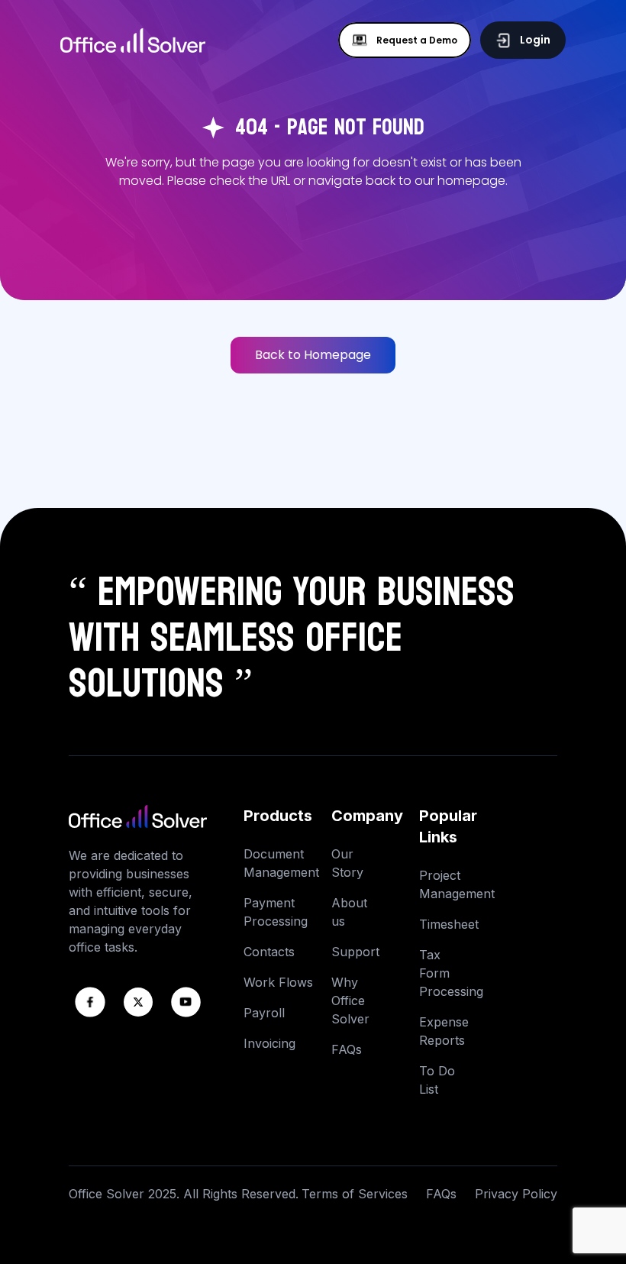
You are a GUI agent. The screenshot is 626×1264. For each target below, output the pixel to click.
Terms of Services (355, 1193)
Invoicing (269, 1043)
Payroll (264, 1012)
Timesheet (449, 924)
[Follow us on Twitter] (138, 1002)
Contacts (269, 951)
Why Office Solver (350, 1000)
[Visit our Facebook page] (90, 1002)
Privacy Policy (516, 1193)
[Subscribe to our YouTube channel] (186, 1002)
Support (355, 951)
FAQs (346, 1049)
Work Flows (278, 982)
